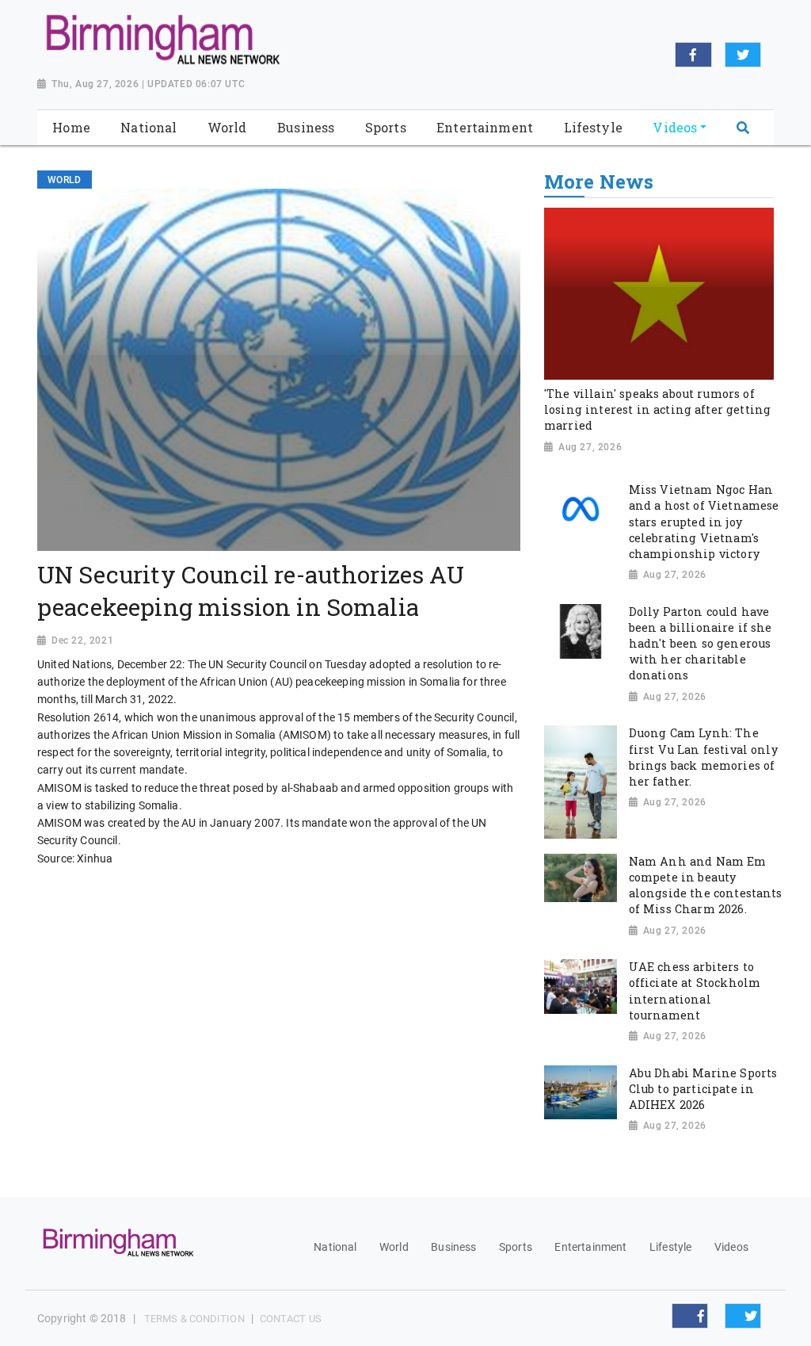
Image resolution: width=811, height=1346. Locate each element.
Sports (515, 1247)
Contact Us (291, 1319)
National (335, 1247)
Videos (731, 1247)
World (394, 1247)
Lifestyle (670, 1247)
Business (453, 1247)
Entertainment (590, 1247)
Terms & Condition (194, 1319)
